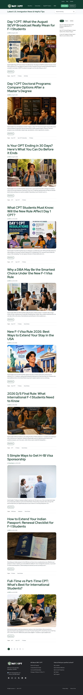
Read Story (10, 71)
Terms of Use (73, 688)
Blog (67, 1)
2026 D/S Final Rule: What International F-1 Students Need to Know (30, 397)
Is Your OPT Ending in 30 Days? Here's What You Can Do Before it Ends (30, 149)
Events (63, 1)
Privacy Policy (65, 688)
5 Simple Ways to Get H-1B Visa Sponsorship (30, 457)
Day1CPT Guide (47, 5)
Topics (66, 20)
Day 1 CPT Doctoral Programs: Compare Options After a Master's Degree (29, 87)
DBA (55, 5)
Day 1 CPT (13, 76)
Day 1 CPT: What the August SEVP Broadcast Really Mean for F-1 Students (31, 25)
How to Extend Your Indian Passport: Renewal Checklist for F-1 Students (30, 522)
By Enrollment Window (59, 667)
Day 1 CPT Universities (22, 138)
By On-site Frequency (59, 670)
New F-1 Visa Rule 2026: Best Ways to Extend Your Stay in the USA (30, 335)
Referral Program (35, 665)
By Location (57, 665)
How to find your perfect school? (63, 662)
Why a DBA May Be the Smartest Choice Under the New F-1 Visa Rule (31, 273)
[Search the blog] (73, 11)
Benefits (30, 5)
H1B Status (13, 511)
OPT (12, 200)
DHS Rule (26, 76)
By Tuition (56, 672)
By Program (57, 674)
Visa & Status (26, 324)
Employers (20, 511)
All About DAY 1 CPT (36, 662)
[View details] (8, 678)
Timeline (71, 1)
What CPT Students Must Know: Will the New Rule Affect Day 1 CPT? (30, 211)
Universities (37, 5)
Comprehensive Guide (36, 667)
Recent (61, 20)
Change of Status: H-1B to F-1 (38, 672)
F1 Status (20, 76)
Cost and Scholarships (36, 670)
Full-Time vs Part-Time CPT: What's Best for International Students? (28, 584)
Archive (71, 20)
